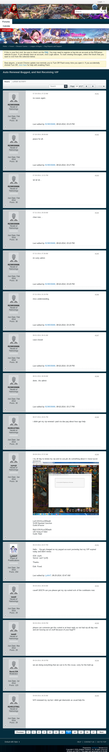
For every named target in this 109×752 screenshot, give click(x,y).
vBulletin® (94, 748)
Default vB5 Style (11, 742)
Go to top (101, 742)
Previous (20, 732)
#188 (97, 376)
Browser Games (22, 46)
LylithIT (48, 575)
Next (101, 732)
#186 (97, 295)
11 (56, 732)
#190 (97, 455)
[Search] (105, 12)
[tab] (7, 82)
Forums (6, 22)
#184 (97, 213)
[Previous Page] (86, 86)
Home (5, 46)
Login (100, 2)
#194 (97, 661)
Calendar (6, 26)
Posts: (12, 120)
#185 (97, 254)
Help (79, 742)
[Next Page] (92, 86)
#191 (97, 545)
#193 (97, 623)
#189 (97, 417)
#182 (97, 135)
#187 (97, 336)
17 (94, 732)
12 (62, 732)
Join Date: (12, 116)
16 (87, 732)
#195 (97, 696)
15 (81, 732)
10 (50, 732)
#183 (97, 176)
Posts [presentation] (7, 82)
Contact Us (89, 742)
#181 (97, 94)
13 (69, 732)
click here (23, 65)
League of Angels (36, 46)
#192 (97, 586)
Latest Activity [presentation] (19, 81)
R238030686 (50, 124)
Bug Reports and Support (53, 46)
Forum (11, 46)
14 (75, 732)
